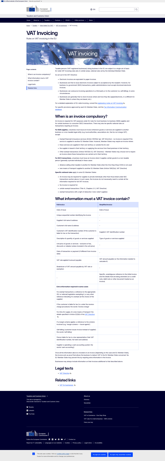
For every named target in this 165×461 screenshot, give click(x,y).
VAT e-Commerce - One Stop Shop (95, 415)
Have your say (88, 422)
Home (28, 20)
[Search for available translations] (124, 103)
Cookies (67, 443)
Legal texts (32, 84)
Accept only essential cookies (120, 455)
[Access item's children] (41, 20)
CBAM (67, 20)
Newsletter (87, 403)
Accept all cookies (99, 455)
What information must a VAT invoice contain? (38, 79)
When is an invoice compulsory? (39, 74)
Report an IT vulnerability (34, 443)
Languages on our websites (53, 443)
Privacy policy (77, 443)
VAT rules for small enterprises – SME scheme (98, 419)
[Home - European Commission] (40, 8)
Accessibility (98, 443)
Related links (32, 88)
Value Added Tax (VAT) (46, 25)
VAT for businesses (61, 25)
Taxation (47, 20)
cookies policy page (63, 454)
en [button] (94, 9)
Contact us (72, 439)
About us (36, 20)
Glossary (86, 399)
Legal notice (88, 443)
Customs (57, 20)
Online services (79, 20)
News (91, 20)
